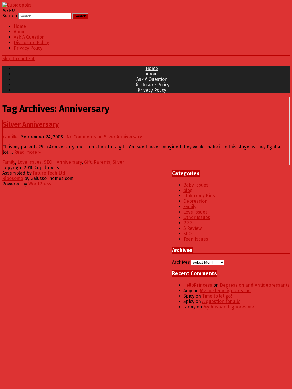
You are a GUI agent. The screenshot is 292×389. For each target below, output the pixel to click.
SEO (48, 162)
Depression (195, 201)
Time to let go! (217, 296)
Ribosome (12, 178)
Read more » (27, 152)
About (20, 31)
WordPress (39, 184)
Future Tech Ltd (49, 173)
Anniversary (69, 162)
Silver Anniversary (31, 124)
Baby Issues (195, 185)
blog (187, 190)
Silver (118, 162)
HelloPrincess (197, 285)
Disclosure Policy (31, 42)
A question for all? (221, 301)
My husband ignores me (225, 290)
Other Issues (196, 217)
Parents (102, 162)
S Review (192, 228)
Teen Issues (195, 239)
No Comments (104, 137)
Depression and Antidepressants (255, 285)
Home (20, 26)
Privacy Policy (28, 48)
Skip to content (18, 58)
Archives (181, 262)
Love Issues (29, 162)
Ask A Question (29, 37)
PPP (187, 223)
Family (8, 162)
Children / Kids (199, 195)
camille (10, 137)
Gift (88, 162)
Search (9, 16)
